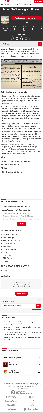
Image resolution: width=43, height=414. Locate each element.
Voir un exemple (36, 309)
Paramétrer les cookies (29, 385)
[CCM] (7, 1)
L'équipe (18, 383)
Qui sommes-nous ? (9, 383)
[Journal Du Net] (32, 397)
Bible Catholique (8, 238)
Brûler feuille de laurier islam (13, 213)
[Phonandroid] (32, 409)
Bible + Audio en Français (12, 241)
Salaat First (7, 255)
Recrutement (5, 385)
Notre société (24, 383)
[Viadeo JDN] (32, 405)
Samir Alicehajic (14, 31)
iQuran (5, 261)
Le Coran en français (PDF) (12, 235)
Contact (37, 383)
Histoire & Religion (11, 230)
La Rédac (4, 43)
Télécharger (15, 4)
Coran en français (9, 244)
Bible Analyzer (8, 246)
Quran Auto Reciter (9, 249)
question (39, 1)
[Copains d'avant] (11, 405)
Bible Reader (7, 258)
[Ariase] (11, 409)
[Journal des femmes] (11, 397)
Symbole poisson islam (11, 216)
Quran (5, 252)
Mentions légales (21, 386)
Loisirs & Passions (26, 4)
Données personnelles (16, 385)
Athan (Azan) (7, 224)
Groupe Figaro (31, 386)
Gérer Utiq (39, 385)
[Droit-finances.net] (32, 401)
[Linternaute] (11, 401)
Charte (10, 386)
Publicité (31, 383)
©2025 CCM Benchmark (21, 388)
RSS (14, 386)
